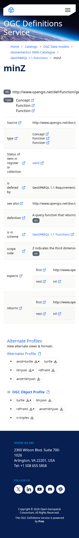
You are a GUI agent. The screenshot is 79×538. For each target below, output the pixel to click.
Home (15, 46)
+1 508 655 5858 (33, 465)
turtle (48, 361)
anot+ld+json (26, 379)
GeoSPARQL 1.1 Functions (29, 58)
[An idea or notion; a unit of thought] (32, 100)
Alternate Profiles (24, 341)
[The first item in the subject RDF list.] (44, 270)
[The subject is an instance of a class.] (16, 138)
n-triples (22, 418)
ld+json (21, 370)
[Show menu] (67, 10)
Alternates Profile (21, 353)
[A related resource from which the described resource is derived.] (20, 122)
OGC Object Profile (28, 392)
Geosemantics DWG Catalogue (33, 52)
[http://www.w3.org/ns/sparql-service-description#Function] (33, 105)
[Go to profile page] (39, 353)
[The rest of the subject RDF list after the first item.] (44, 281)
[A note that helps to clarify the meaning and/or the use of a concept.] (23, 251)
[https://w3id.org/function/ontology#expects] (21, 276)
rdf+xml (44, 370)
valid (36, 163)
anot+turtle (24, 361)
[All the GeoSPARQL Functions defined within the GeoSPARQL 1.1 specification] (72, 234)
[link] (57, 58)
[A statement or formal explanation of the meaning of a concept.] (23, 218)
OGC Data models (56, 46)
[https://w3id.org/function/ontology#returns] (20, 308)
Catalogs (31, 46)
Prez (41, 521)
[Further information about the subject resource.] (21, 203)
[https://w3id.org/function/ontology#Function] (33, 110)
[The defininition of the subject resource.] (23, 187)
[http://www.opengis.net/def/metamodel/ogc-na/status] (23, 163)
